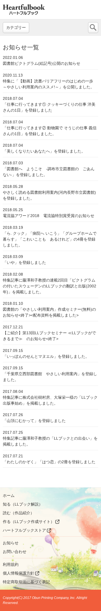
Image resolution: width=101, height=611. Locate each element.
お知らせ (11, 543)
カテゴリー (16, 27)
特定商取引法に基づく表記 (26, 582)
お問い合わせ (14, 551)
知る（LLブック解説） (23, 504)
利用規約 (11, 564)
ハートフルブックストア (24, 530)
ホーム (9, 495)
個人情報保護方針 (18, 573)
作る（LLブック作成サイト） (28, 521)
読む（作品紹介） (18, 513)
